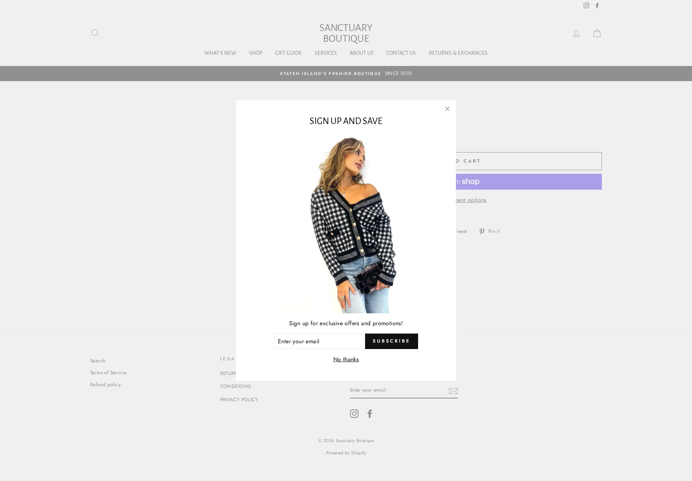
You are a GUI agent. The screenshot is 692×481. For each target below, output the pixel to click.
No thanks (346, 359)
